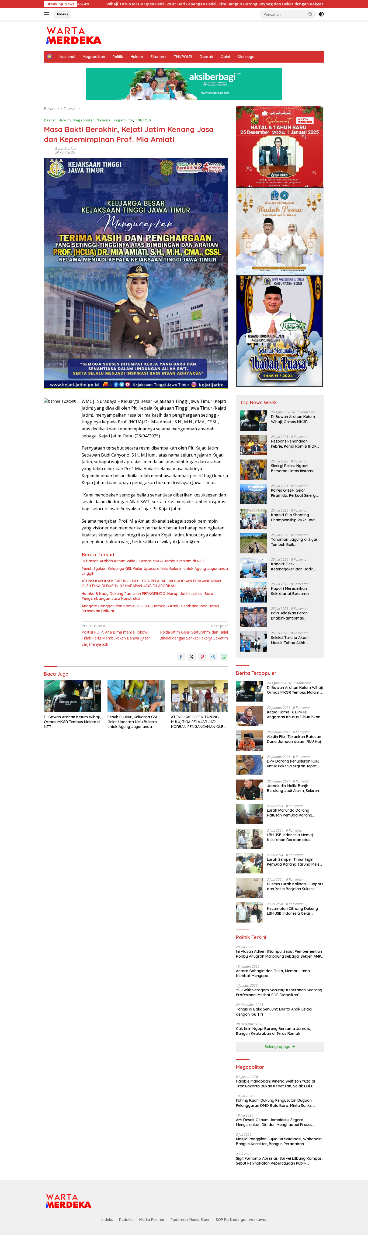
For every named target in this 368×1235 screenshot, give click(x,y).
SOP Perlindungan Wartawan (242, 1219)
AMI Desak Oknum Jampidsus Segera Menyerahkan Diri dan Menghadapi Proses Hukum (274, 1122)
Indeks (62, 14)
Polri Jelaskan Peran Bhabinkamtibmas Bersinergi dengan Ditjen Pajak (293, 615)
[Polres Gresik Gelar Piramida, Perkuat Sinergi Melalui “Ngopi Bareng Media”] (253, 494)
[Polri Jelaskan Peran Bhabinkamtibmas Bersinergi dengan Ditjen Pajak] (253, 617)
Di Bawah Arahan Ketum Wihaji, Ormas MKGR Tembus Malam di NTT (143, 561)
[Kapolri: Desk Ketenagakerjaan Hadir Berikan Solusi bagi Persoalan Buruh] (253, 568)
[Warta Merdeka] (73, 35)
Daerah (206, 56)
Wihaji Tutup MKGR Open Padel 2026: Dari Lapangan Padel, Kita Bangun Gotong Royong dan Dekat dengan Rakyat (155, 4)
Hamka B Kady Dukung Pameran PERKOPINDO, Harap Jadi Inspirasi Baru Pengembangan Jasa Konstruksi (147, 596)
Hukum (137, 56)
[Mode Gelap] (321, 14)
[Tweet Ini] (192, 657)
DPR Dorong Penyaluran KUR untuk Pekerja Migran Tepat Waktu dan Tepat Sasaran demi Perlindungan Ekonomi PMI (293, 763)
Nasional (67, 56)
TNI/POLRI (183, 56)
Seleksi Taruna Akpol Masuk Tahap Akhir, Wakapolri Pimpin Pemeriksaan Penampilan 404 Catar (294, 640)
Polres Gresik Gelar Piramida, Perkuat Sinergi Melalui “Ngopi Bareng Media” (293, 493)
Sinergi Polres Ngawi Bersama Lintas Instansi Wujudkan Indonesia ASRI (293, 468)
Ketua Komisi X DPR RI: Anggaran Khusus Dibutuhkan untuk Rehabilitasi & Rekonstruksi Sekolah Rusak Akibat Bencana (293, 714)
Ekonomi (158, 56)
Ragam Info (123, 120)
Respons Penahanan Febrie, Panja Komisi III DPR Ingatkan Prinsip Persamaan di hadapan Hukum (295, 443)
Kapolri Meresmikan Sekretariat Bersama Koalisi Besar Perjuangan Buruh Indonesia (293, 591)
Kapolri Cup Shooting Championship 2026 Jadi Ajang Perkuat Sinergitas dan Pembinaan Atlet (293, 517)
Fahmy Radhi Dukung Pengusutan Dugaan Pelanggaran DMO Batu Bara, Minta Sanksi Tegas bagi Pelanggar (274, 1103)
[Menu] (47, 14)
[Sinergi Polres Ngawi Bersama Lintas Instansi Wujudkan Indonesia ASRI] (253, 470)
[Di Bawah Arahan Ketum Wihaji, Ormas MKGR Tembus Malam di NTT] (72, 696)
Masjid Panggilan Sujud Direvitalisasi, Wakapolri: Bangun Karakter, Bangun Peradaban (279, 1141)
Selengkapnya (278, 1046)
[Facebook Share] (181, 657)
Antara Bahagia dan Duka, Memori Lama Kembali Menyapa (273, 973)
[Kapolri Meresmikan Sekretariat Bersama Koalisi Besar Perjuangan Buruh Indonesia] (253, 592)
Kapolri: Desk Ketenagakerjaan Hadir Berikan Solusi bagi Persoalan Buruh (292, 566)
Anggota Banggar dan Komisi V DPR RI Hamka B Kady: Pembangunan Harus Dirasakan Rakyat (150, 608)
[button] (310, 14)
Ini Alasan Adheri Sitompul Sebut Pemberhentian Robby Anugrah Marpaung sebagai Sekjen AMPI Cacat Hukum (279, 954)
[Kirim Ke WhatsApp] (224, 657)
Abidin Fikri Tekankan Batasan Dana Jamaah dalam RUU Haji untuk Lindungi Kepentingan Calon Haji (294, 739)
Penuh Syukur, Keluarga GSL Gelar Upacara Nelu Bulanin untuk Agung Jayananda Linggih (155, 571)
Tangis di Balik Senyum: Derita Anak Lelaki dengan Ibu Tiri (274, 1011)
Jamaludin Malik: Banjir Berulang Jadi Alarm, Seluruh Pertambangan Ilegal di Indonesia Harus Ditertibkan (293, 788)
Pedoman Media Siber (190, 1219)
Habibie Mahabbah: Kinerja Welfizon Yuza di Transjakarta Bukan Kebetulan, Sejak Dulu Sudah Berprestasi (275, 1083)
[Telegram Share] (213, 657)
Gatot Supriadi (65, 148)
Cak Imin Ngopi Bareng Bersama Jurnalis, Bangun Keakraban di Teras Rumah (273, 1031)
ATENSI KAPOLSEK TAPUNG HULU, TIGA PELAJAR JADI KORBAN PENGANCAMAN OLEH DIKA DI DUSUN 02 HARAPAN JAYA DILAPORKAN (151, 583)
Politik (118, 56)
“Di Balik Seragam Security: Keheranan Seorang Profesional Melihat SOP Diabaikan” (279, 992)
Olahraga (246, 56)
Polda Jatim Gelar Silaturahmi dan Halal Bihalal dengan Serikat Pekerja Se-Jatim (193, 632)
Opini (225, 56)
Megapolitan (94, 56)
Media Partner (152, 1219)
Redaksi (126, 1219)
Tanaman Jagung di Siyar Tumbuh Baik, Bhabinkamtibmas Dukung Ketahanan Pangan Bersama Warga (295, 542)
